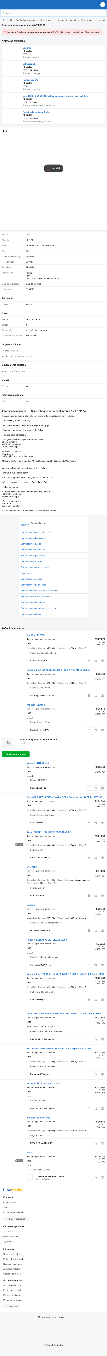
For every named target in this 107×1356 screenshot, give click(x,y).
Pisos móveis (27, 573)
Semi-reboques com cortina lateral (36, 532)
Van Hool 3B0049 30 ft (38, 1118)
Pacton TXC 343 (30, 80)
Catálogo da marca (12, 1274)
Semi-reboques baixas (31, 544)
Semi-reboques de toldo (31, 579)
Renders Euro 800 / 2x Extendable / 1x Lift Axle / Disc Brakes (58, 670)
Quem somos (9, 1202)
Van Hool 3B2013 (35, 635)
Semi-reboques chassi (31, 614)
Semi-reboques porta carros (33, 585)
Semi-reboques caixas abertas (35, 567)
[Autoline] (11, 20)
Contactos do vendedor (14, 1212)
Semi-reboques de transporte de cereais (39, 608)
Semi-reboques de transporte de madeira (39, 590)
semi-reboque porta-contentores (40, 245)
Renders (31, 905)
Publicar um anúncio (16, 754)
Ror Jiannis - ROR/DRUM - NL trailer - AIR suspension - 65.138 (59, 1048)
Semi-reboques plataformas (33, 555)
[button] (103, 4)
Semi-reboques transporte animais (36, 596)
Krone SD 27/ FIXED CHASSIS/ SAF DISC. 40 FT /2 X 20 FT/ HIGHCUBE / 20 (65, 1013)
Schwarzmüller (30, 64)
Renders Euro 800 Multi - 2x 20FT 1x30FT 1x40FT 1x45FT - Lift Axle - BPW (65, 974)
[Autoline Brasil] (18, 4)
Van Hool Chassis (35, 705)
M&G (29, 1152)
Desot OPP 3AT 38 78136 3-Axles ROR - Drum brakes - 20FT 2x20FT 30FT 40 (66, 797)
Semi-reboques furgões (31, 561)
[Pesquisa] (103, 13)
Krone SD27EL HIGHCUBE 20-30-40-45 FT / (49, 832)
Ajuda (5, 1207)
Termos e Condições (12, 1254)
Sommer (27, 48)
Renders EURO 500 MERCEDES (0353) (46, 940)
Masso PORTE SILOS (37, 763)
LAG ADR (31, 867)
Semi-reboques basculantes (33, 538)
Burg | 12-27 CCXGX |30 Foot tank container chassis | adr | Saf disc (55, 96)
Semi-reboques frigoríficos (33, 549)
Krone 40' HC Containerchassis (43, 1083)
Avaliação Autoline (11, 1269)
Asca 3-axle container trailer (36, 112)
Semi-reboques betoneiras (33, 602)
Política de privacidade (13, 1259)
